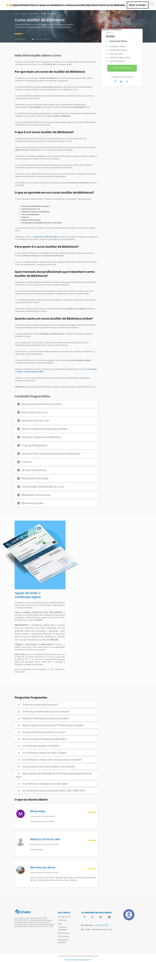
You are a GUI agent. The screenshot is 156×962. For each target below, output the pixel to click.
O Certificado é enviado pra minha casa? (45, 783)
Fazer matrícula (122, 67)
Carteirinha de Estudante (63, 941)
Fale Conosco (63, 936)
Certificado (62, 920)
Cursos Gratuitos (33, 14)
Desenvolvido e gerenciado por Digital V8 (78, 960)
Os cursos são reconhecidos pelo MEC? (44, 739)
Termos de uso (64, 933)
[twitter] (100, 917)
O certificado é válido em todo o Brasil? (44, 752)
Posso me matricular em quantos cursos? (45, 718)
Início (17, 14)
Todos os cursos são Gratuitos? (40, 704)
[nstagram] (92, 917)
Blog (60, 924)
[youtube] (109, 917)
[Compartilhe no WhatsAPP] (127, 81)
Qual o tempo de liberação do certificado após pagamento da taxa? (54, 775)
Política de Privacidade (62, 928)
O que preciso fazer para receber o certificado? (48, 766)
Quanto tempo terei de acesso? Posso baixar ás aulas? (53, 725)
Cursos (23, 14)
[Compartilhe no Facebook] (115, 81)
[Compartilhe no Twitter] (121, 81)
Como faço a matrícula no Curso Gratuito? (46, 711)
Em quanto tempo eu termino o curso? (44, 732)
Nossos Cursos (64, 917)
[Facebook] (84, 917)
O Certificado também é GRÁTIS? (41, 745)
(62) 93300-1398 (101, 925)
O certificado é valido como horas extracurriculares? (52, 759)
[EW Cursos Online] (23, 914)
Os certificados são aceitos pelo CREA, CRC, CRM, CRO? (53, 790)
